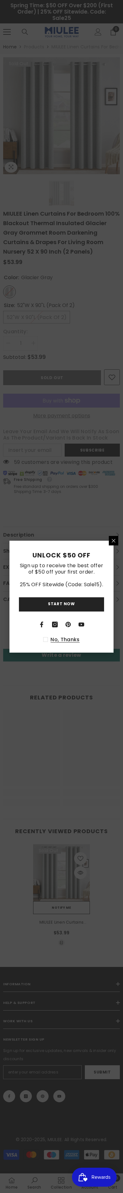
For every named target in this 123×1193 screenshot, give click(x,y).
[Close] (113, 540)
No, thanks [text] (64, 639)
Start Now (61, 603)
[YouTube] (81, 624)
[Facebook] (41, 624)
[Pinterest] (68, 624)
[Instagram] (55, 624)
